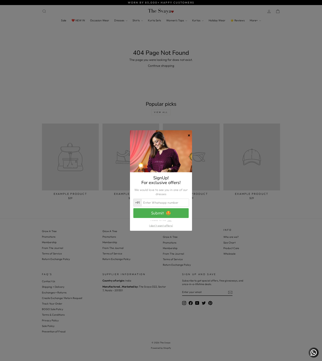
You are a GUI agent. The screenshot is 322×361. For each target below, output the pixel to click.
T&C (169, 220)
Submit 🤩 (161, 212)
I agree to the (161, 220)
